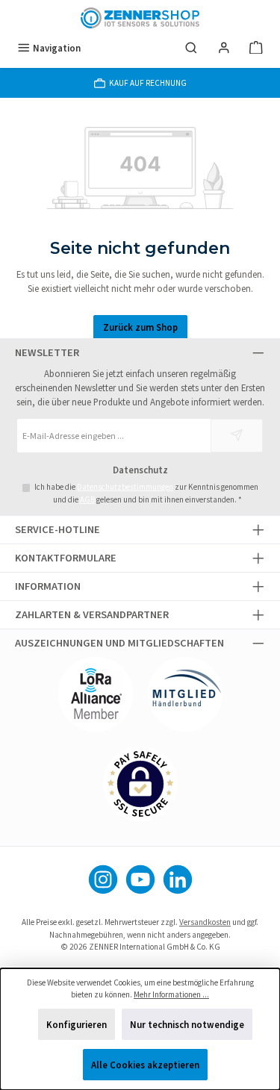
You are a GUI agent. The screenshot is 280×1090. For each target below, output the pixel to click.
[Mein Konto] (224, 48)
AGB (87, 499)
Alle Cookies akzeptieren (145, 1065)
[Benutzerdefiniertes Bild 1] (95, 694)
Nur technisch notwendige (187, 1024)
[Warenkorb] (256, 48)
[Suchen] (191, 48)
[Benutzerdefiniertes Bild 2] (185, 694)
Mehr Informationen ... (171, 994)
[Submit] (237, 435)
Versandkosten (205, 922)
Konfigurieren (76, 1024)
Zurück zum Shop (140, 327)
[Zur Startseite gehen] (140, 17)
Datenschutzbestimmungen (125, 487)
